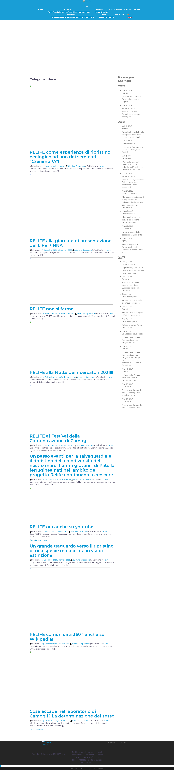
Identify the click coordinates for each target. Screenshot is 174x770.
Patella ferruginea (60, 12)
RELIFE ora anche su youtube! (62, 526)
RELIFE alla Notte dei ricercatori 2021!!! (71, 372)
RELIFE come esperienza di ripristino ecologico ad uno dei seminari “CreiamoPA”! (70, 157)
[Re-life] (87, 2)
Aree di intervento (75, 12)
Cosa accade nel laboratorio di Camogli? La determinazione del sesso (72, 714)
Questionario (88, 17)
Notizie (104, 15)
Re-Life (73, 769)
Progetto (67, 9)
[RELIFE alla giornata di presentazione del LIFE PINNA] (71, 205)
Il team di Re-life (101, 12)
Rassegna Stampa (106, 17)
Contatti (86, 12)
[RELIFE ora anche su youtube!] (71, 504)
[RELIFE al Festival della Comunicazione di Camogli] (71, 408)
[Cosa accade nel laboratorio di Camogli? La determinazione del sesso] (71, 679)
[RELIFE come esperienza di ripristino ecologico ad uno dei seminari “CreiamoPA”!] (71, 116)
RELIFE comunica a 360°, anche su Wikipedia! (67, 637)
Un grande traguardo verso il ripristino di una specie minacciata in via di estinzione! (72, 550)
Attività (112, 9)
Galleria (137, 9)
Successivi (39, 729)
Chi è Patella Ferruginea (60, 17)
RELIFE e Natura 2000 (124, 9)
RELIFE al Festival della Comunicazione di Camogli (59, 438)
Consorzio (99, 9)
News (101, 166)
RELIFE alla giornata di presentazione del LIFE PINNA (71, 243)
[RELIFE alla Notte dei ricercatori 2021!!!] (71, 344)
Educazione (70, 15)
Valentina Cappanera (76, 166)
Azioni (50, 12)
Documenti (119, 15)
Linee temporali (76, 17)
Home (40, 9)
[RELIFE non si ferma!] (71, 281)
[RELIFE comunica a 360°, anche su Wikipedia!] (70, 599)
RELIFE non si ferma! (52, 309)
